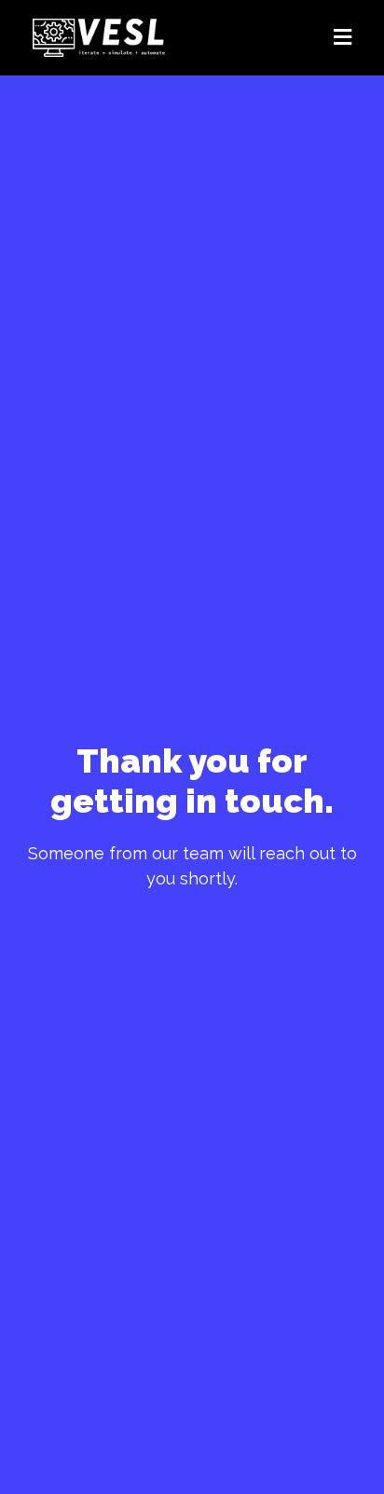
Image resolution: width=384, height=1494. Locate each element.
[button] (276, 37)
